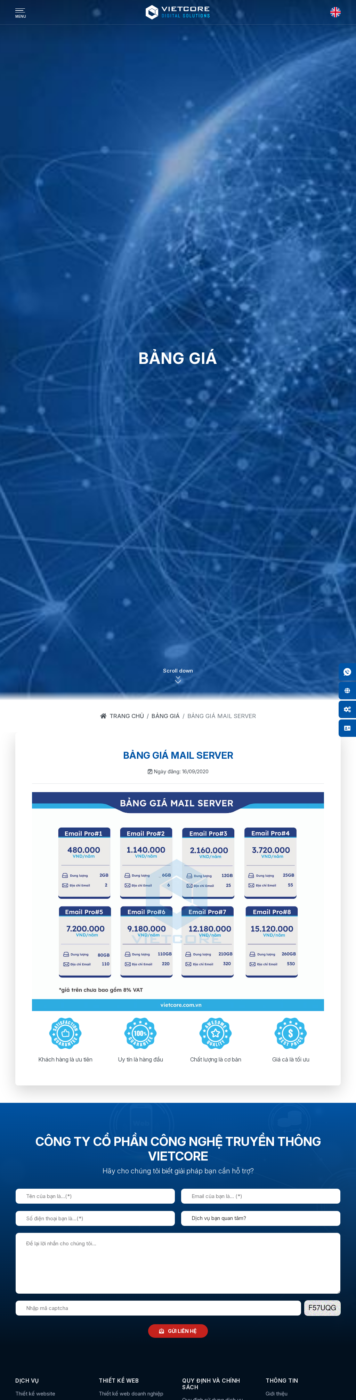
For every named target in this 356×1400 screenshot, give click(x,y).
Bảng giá (166, 716)
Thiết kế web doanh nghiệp (131, 1393)
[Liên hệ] (347, 728)
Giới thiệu (277, 1393)
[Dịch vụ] (347, 709)
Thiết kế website (35, 1393)
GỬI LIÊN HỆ (182, 1331)
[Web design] (347, 690)
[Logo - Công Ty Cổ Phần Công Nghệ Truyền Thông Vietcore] (178, 12)
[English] (335, 12)
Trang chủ (127, 716)
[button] (178, 680)
